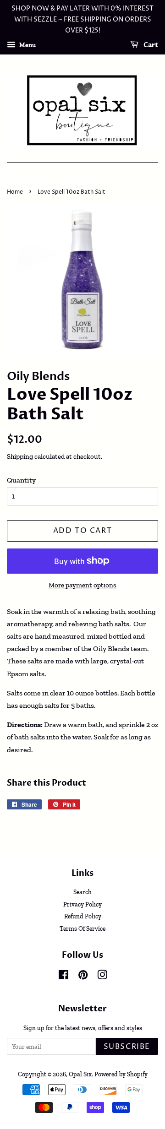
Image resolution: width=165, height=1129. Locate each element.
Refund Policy (82, 916)
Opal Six (80, 1074)
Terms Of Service (82, 928)
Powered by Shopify (121, 1074)
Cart (150, 45)
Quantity (21, 480)
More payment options (82, 585)
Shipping (20, 456)
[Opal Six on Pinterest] (83, 976)
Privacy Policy (82, 904)
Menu (27, 45)
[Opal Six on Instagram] (102, 976)
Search (82, 892)
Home (15, 192)
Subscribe (127, 1047)
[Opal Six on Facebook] (63, 976)
